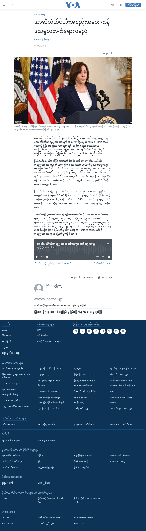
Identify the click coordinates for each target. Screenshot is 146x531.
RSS (39, 330)
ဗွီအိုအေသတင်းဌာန (48, 247)
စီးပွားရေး (42, 386)
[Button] (107, 53)
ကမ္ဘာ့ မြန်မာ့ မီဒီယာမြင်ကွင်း (49, 368)
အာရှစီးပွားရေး (80, 397)
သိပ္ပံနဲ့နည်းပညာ (44, 374)
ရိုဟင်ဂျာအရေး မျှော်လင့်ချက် (123, 368)
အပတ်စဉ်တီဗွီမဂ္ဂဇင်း (11, 467)
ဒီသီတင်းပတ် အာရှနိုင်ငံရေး (86, 391)
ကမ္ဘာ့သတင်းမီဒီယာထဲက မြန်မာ (15, 406)
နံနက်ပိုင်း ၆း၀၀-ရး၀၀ (11, 440)
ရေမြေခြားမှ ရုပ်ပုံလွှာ (83, 456)
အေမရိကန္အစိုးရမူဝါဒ (46, 523)
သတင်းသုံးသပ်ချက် (10, 383)
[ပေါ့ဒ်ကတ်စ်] (116, 331)
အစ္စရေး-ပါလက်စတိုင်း (11, 353)
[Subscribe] (123, 331)
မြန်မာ (4, 330)
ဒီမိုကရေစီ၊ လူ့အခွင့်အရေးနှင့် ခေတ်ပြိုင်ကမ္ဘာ (17, 376)
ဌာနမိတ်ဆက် (7, 483)
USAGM (5, 518)
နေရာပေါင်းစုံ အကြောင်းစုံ (121, 397)
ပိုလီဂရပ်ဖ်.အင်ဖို (81, 461)
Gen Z (113, 391)
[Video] (121, 5)
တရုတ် (5, 347)
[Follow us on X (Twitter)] (82, 331)
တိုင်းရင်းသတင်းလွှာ (119, 374)
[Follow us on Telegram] (103, 331)
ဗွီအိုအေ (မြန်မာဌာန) (42, 40)
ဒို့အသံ (113, 403)
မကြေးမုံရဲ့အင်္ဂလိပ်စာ (47, 424)
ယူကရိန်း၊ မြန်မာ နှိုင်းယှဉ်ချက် (51, 403)
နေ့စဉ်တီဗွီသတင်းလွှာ (11, 456)
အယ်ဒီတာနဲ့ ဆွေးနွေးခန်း (12, 368)
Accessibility (79, 523)
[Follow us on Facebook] (75, 331)
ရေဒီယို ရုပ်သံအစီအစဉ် (12, 461)
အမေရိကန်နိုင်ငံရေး (10, 395)
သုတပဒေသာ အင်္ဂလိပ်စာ (121, 424)
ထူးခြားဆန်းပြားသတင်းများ (50, 408)
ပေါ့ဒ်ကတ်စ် (42, 336)
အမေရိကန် (39, 14)
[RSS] (109, 331)
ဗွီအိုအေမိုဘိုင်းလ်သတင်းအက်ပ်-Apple (52, 500)
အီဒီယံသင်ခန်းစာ (9, 424)
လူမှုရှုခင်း (78, 368)
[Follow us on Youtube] (89, 331)
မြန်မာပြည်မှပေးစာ (82, 374)
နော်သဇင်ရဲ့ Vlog (117, 461)
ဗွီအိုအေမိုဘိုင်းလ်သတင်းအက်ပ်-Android (88, 500)
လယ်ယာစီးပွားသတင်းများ (49, 397)
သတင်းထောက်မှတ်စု (11, 400)
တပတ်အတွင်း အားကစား (49, 391)
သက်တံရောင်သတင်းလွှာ (121, 408)
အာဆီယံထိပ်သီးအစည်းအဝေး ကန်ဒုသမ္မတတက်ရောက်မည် (66, 244)
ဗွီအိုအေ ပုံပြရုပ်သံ (82, 467)
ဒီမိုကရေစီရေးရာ (9, 389)
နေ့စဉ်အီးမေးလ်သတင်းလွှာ (48, 341)
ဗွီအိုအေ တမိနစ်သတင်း (120, 456)
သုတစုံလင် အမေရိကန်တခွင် (122, 386)
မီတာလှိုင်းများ (44, 483)
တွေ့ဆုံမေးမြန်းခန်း (46, 467)
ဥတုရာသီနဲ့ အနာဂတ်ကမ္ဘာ (49, 380)
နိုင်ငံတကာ (6, 336)
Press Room (7, 523)
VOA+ (4, 498)
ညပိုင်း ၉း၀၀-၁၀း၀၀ (46, 440)
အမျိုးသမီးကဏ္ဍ (81, 408)
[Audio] (112, 5)
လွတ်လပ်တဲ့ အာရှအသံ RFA (50, 518)
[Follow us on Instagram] (96, 331)
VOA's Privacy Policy (83, 518)
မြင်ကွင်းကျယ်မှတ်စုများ (84, 380)
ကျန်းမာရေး (79, 403)
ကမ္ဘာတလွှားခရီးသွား (83, 386)
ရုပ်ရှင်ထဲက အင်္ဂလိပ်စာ (84, 424)
